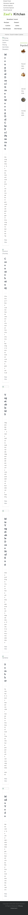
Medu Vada (5, 806)
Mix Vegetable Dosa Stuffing (5, 541)
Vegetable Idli (5, 404)
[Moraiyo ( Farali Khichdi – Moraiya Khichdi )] (23, 99)
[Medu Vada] (5, 790)
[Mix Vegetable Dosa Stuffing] (5, 512)
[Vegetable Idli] (5, 388)
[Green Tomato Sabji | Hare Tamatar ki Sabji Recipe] (23, 50)
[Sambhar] (5, 658)
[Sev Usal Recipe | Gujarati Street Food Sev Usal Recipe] (23, 74)
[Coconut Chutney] (5, 252)
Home (7, 34)
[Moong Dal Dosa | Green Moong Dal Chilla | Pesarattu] (5, 44)
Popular (23, 45)
